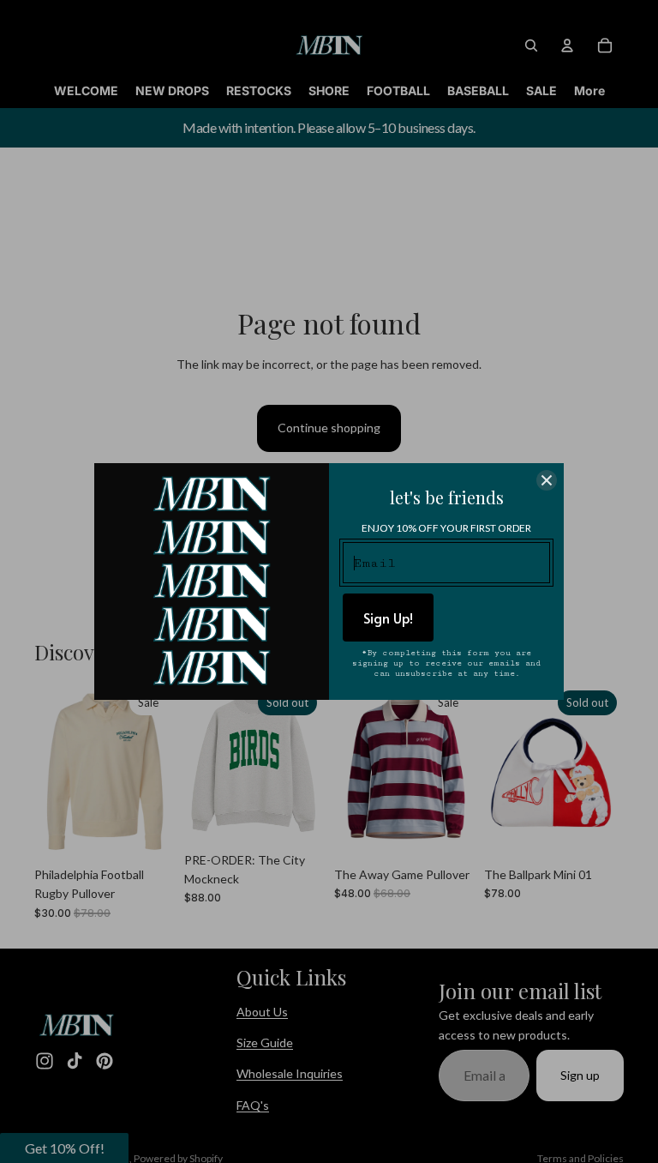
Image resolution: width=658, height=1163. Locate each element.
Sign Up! (388, 617)
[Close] (546, 480)
